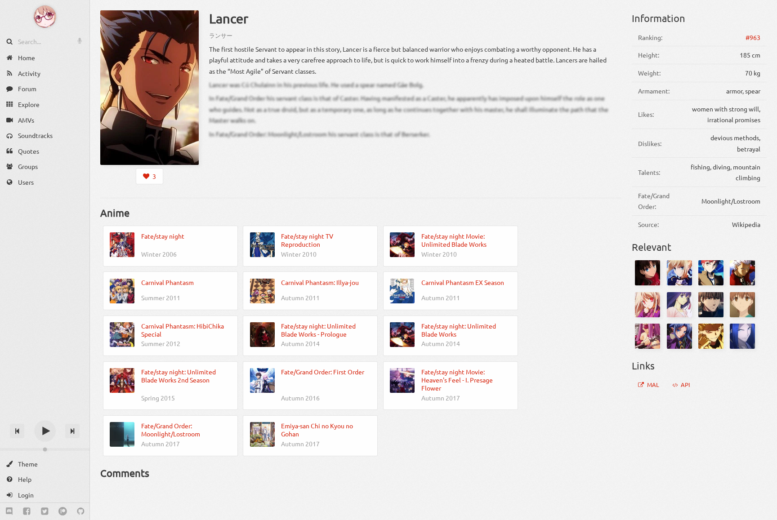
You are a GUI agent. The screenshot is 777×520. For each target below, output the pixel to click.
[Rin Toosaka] (647, 272)
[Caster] (679, 336)
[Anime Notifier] (45, 16)
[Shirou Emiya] (710, 272)
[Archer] (742, 272)
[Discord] (9, 511)
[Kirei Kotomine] (710, 304)
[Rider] (647, 336)
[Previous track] (17, 431)
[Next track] (72, 431)
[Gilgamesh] (710, 336)
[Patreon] (62, 511)
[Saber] (679, 272)
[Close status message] (763, 513)
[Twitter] (44, 511)
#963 (753, 37)
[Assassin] (742, 336)
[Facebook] (26, 511)
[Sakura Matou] (679, 304)
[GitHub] (80, 511)
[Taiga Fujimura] (742, 304)
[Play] (45, 431)
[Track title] (44, 415)
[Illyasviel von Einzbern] (647, 304)
